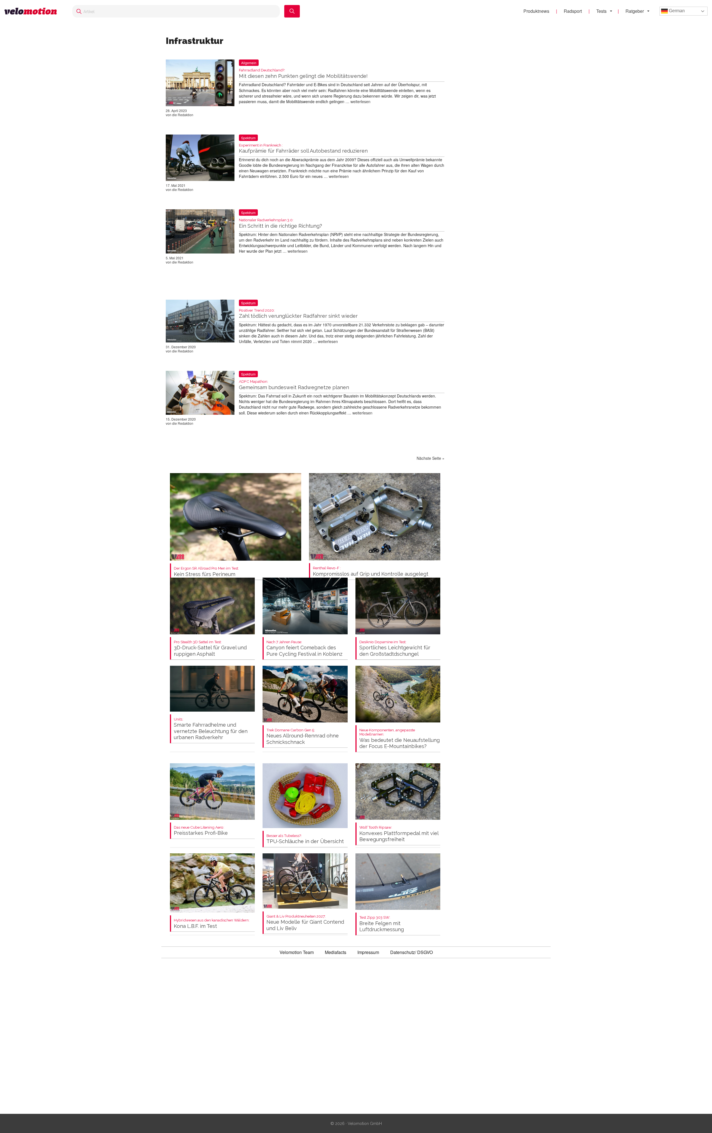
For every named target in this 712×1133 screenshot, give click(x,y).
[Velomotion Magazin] (32, 11)
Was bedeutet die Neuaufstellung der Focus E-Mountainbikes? (399, 738)
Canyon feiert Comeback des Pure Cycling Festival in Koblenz (304, 648)
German (676, 10)
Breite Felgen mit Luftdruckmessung (381, 923)
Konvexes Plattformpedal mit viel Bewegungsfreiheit (398, 833)
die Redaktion (182, 114)
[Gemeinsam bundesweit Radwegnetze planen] (200, 394)
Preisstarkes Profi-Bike (201, 830)
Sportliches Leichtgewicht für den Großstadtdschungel (394, 648)
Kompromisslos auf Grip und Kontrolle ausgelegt (370, 571)
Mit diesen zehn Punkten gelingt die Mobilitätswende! (303, 73)
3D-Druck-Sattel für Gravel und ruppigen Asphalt (210, 648)
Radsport (573, 11)
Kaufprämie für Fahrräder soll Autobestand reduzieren (303, 148)
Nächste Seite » (430, 458)
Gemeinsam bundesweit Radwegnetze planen (294, 384)
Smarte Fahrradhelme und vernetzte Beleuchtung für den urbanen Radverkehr (211, 729)
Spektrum (248, 137)
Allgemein (248, 62)
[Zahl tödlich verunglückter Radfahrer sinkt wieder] (200, 322)
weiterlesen (360, 101)
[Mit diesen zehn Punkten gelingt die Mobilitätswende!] (200, 83)
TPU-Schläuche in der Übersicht (305, 839)
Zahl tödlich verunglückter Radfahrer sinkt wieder (298, 313)
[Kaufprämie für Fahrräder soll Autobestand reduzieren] (200, 159)
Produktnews (536, 11)
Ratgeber (635, 11)
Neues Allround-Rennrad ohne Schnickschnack (302, 736)
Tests (601, 11)
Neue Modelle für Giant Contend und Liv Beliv (305, 922)
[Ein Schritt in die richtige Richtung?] (200, 232)
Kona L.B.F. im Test (211, 923)
